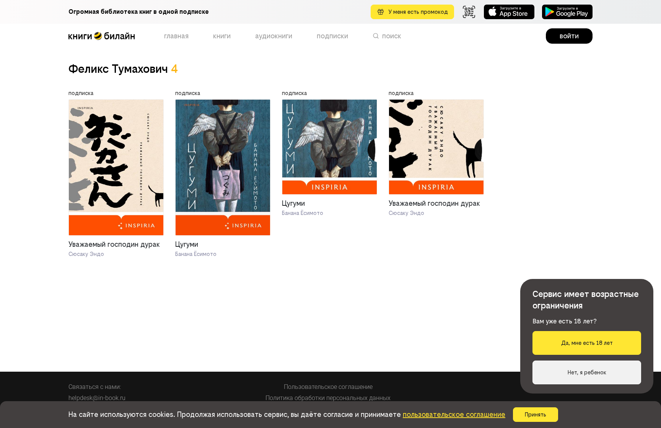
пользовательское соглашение (454, 414)
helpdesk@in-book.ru (96, 398)
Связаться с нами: (94, 386)
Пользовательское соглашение (328, 386)
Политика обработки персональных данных (328, 398)
